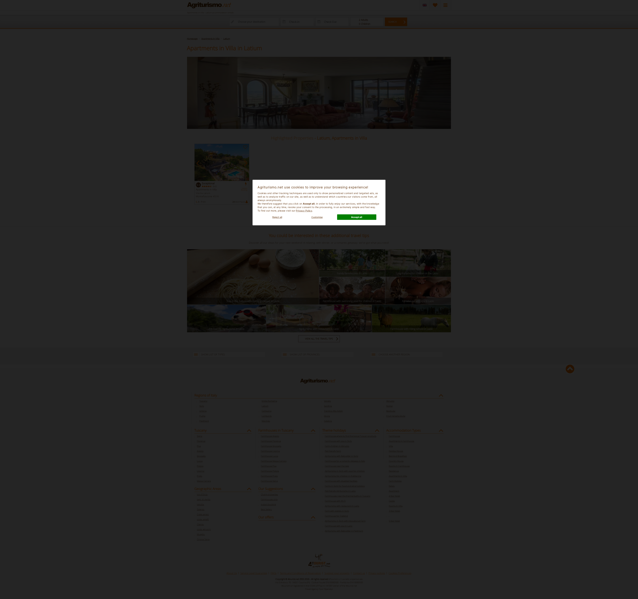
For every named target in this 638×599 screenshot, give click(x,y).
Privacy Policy (304, 210)
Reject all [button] (277, 217)
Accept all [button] (356, 217)
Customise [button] (317, 217)
